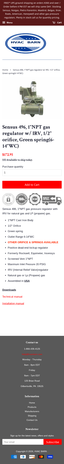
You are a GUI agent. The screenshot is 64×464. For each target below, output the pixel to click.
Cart (59, 22)
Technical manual (12, 296)
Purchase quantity (12, 166)
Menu (9, 22)
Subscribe (52, 442)
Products (32, 407)
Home (5, 69)
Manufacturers (32, 411)
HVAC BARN (40, 451)
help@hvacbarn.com (32, 354)
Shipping (32, 415)
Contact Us (32, 420)
